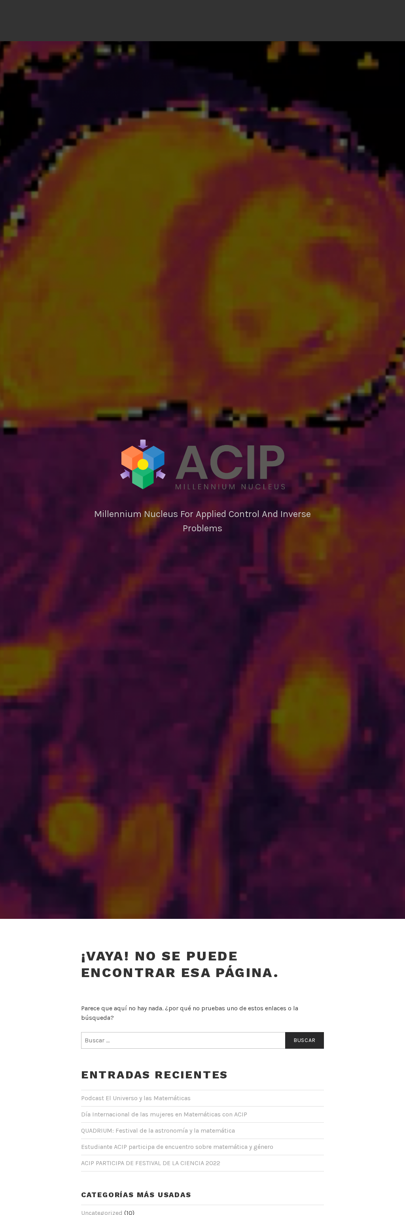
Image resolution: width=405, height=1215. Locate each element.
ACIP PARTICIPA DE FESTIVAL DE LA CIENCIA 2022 (150, 1163)
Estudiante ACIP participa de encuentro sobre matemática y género (177, 1146)
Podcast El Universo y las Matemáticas (136, 1098)
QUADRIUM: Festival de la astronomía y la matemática (158, 1130)
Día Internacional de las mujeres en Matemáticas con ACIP (164, 1114)
